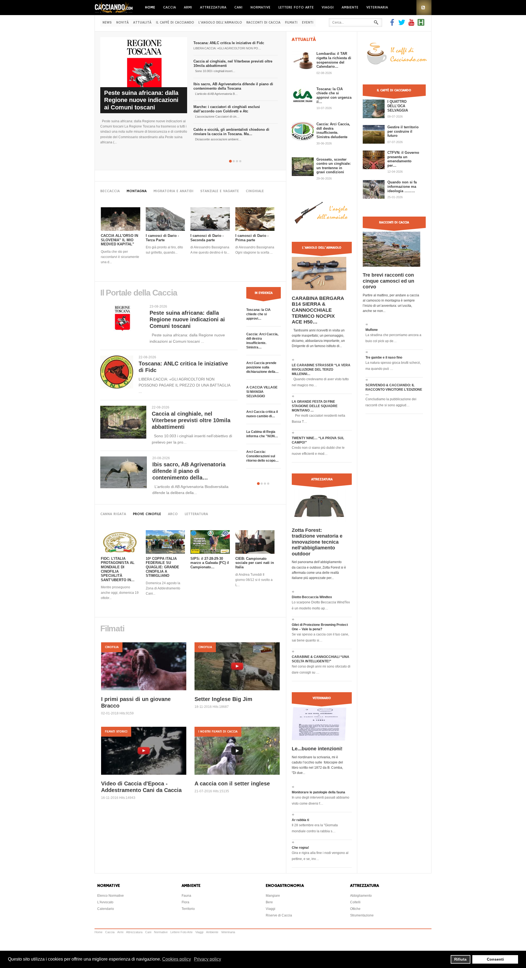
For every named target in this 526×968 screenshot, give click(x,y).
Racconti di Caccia (263, 22)
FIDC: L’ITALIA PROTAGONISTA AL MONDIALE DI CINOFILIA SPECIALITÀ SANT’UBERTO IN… (118, 569)
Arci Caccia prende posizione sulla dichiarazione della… (262, 367)
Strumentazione (362, 915)
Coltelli (355, 902)
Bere (269, 902)
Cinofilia (112, 647)
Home (150, 7)
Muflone (371, 330)
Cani (238, 7)
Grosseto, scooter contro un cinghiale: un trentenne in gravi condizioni (333, 165)
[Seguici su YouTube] (411, 24)
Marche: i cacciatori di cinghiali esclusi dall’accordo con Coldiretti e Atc (226, 109)
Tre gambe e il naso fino (383, 357)
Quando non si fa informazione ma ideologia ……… (402, 186)
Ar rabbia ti (300, 820)
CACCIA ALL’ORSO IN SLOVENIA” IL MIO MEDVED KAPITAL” (119, 240)
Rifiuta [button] (460, 959)
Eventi (307, 22)
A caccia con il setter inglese (232, 783)
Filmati (291, 22)
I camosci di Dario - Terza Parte (162, 238)
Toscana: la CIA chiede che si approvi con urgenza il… (333, 95)
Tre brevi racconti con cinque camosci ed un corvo (388, 280)
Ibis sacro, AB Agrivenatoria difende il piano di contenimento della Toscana (233, 86)
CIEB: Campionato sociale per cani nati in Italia (254, 563)
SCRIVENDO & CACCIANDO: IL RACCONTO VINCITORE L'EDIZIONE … (393, 389)
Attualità (142, 22)
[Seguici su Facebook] (393, 24)
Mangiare (273, 896)
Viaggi (328, 7)
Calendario (105, 909)
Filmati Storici (116, 731)
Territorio (188, 909)
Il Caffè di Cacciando (175, 22)
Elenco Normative (110, 896)
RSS (423, 7)
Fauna (186, 896)
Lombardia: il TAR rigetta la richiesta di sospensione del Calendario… (333, 60)
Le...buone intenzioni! (317, 748)
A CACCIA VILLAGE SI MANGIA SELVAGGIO (262, 391)
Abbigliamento (361, 896)
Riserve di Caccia (279, 915)
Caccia (169, 7)
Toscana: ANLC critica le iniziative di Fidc (228, 43)
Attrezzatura (213, 7)
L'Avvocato (105, 902)
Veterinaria (377, 7)
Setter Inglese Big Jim (223, 699)
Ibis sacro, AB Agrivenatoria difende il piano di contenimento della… (188, 471)
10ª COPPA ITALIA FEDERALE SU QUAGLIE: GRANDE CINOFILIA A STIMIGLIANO (162, 567)
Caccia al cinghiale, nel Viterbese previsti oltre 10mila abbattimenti (191, 420)
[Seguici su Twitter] (402, 24)
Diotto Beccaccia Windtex (312, 597)
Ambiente (350, 7)
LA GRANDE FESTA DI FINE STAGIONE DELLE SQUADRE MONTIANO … (315, 406)
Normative (260, 7)
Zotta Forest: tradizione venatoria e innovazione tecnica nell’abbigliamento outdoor (317, 542)
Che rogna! (300, 848)
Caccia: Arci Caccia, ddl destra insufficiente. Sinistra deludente (333, 130)
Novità (122, 22)
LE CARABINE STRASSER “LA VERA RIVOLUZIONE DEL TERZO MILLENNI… (321, 369)
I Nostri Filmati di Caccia (218, 731)
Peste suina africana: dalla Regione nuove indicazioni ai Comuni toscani (141, 100)
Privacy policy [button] (207, 959)
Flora (185, 902)
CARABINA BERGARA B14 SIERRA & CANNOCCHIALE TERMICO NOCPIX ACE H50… (318, 310)
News (107, 22)
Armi (188, 7)
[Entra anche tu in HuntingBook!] (421, 24)
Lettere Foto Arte (296, 7)
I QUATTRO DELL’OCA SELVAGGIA (397, 106)
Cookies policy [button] (176, 959)
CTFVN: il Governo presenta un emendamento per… (403, 159)
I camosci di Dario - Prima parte (251, 238)
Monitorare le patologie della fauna (318, 792)
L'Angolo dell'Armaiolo (220, 22)
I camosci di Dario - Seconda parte (207, 238)
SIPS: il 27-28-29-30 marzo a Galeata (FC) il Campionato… (209, 563)
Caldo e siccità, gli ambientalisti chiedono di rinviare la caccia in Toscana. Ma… (231, 131)
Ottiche (355, 909)
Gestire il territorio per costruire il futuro (403, 131)
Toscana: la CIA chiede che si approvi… (258, 314)
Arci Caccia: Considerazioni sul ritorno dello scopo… (262, 456)
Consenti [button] (495, 959)
